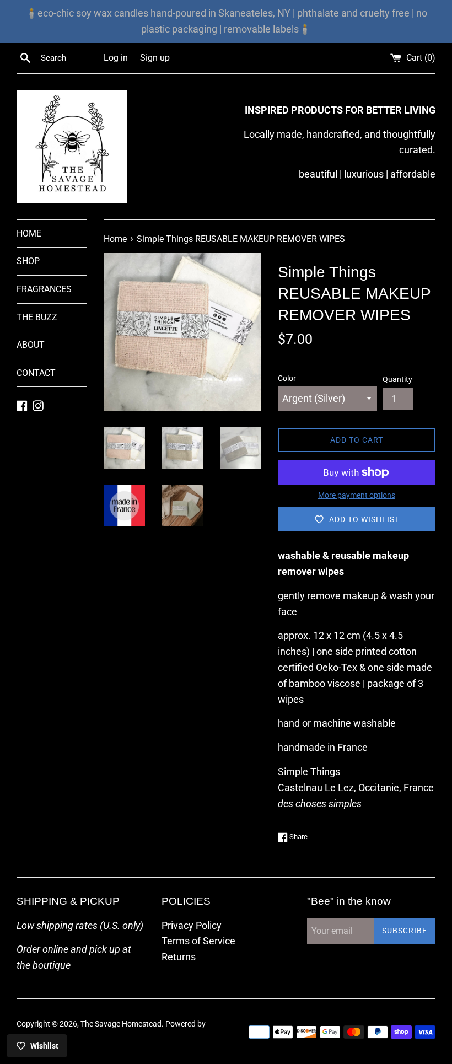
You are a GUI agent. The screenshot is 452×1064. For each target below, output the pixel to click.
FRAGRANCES (44, 289)
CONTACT (36, 373)
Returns (179, 957)
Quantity (397, 379)
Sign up (155, 57)
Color (287, 378)
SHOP (28, 261)
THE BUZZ (37, 317)
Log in (116, 57)
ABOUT (31, 345)
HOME (29, 233)
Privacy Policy (192, 925)
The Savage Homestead (121, 1024)
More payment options (356, 495)
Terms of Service (198, 941)
